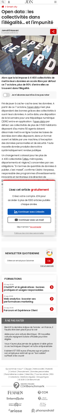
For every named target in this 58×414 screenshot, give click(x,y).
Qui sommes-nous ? (14, 369)
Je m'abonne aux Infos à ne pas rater (30, 95)
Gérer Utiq (29, 374)
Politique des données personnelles (29, 233)
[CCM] (43, 393)
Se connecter (35, 227)
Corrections (14, 377)
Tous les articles (41, 374)
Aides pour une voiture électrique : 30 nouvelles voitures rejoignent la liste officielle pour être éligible (27, 336)
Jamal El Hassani (9, 30)
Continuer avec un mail (31, 220)
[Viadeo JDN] (43, 405)
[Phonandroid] (43, 411)
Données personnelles (40, 371)
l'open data (33, 107)
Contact (12, 371)
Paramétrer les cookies (14, 374)
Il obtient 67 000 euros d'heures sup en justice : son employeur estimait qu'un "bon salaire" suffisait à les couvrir (27, 353)
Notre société (38, 369)
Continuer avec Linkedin (31, 212)
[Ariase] (15, 410)
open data (39, 121)
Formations (13, 278)
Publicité (49, 369)
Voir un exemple (47, 266)
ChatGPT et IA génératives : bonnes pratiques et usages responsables (24, 287)
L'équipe (28, 369)
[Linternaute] (15, 398)
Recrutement (23, 371)
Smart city (12, 7)
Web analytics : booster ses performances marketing (20, 299)
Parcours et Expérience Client (20, 309)
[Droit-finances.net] (43, 399)
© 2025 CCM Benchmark (29, 380)
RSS (52, 374)
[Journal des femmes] (15, 393)
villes (25, 159)
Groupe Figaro (43, 377)
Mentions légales (28, 377)
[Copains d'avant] (15, 405)
